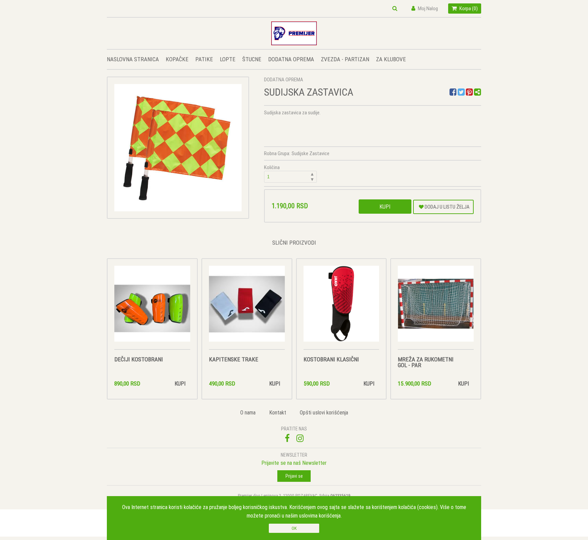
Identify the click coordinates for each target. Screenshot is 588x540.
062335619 (340, 495)
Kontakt (277, 412)
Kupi (384, 206)
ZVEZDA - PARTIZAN (345, 59)
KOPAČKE (177, 59)
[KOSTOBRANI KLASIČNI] (341, 307)
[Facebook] (454, 93)
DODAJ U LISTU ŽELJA (447, 206)
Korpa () (468, 8)
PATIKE (204, 59)
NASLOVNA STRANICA (133, 59)
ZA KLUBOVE (391, 59)
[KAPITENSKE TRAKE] (247, 307)
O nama (248, 412)
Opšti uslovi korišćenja (324, 412)
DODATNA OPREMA (291, 59)
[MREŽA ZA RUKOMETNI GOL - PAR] (436, 307)
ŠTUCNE (251, 59)
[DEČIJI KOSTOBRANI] (152, 307)
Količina (289, 173)
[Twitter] (462, 93)
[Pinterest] (469, 93)
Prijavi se (294, 476)
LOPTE (227, 59)
